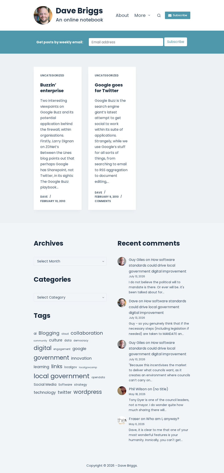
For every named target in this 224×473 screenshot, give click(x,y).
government (51, 357)
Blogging (49, 333)
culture (55, 340)
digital (42, 348)
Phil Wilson (138, 389)
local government (61, 375)
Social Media (45, 384)
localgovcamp (88, 367)
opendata (98, 377)
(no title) (160, 389)
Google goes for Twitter (109, 88)
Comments (103, 201)
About (122, 15)
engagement (61, 349)
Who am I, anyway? (162, 418)
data (68, 340)
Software (65, 385)
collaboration (87, 333)
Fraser (134, 418)
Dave (133, 301)
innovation (81, 358)
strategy (80, 385)
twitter (65, 392)
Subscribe (180, 15)
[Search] (159, 15)
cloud (65, 334)
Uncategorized (52, 75)
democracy (81, 340)
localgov (70, 367)
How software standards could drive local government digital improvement (157, 265)
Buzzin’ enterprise (52, 88)
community (40, 340)
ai (35, 333)
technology (45, 392)
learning (41, 366)
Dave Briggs (79, 10)
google (79, 348)
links (56, 366)
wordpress (88, 392)
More (140, 15)
